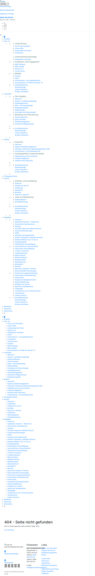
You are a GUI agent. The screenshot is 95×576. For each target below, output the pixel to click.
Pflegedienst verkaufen (23, 59)
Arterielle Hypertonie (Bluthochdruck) (28, 228)
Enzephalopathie (21, 242)
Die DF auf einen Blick (22, 46)
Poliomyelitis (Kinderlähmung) (25, 275)
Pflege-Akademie (47, 571)
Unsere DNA (19, 48)
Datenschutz (8, 311)
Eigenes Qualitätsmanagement (25, 147)
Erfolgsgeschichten (10, 176)
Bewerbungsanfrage (7, 10)
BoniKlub (18, 192)
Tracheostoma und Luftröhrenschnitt (27, 291)
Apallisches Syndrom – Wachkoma (27, 222)
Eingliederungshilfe (21, 108)
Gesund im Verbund (22, 194)
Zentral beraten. (20, 119)
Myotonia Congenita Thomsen (25, 269)
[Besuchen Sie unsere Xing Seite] (12, 566)
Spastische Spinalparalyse (24, 286)
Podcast (18, 76)
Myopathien (19, 264)
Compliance (19, 53)
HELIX (17, 78)
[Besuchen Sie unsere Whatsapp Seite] (18, 566)
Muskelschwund (20, 262)
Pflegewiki (45, 573)
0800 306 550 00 (6, 17)
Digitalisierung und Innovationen (26, 156)
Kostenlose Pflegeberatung (24, 124)
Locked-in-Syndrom (22, 251)
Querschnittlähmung (22, 282)
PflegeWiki (7, 217)
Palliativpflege (20, 110)
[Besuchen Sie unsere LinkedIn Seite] (9, 566)
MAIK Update (19, 66)
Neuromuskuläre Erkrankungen (25, 271)
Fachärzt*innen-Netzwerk (24, 161)
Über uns (7, 41)
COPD (17, 233)
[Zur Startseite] (47, 1)
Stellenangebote (20, 200)
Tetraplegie (19, 289)
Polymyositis (19, 277)
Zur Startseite (9, 530)
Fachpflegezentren (21, 103)
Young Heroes (20, 71)
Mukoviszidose (20, 255)
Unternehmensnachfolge (50, 569)
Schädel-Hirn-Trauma (22, 284)
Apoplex (18, 226)
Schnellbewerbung (21, 85)
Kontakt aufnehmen (21, 92)
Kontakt (4, 4)
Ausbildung (19, 188)
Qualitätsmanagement (49, 553)
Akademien (19, 190)
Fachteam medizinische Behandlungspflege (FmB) (32, 149)
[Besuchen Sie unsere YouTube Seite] (15, 566)
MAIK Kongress (20, 64)
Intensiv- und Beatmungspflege (26, 101)
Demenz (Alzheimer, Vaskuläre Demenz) (29, 237)
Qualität (6, 139)
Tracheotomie (19, 293)
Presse (43, 555)
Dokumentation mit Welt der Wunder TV (29, 83)
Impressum (7, 309)
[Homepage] (4, 37)
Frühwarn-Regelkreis (22, 158)
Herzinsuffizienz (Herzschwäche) (26, 246)
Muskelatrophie (20, 260)
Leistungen (7, 94)
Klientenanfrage (5, 6)
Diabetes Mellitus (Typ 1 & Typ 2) (26, 240)
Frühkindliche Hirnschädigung (25, 244)
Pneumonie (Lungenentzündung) (26, 273)
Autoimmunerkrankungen (23, 231)
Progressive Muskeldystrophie (25, 280)
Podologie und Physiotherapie (25, 112)
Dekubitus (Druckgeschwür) (24, 235)
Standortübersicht (21, 117)
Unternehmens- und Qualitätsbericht (27, 80)
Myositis (18, 266)
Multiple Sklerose (21, 257)
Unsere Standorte (21, 89)
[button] (5, 313)
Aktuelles (7, 39)
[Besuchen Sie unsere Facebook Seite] (6, 566)
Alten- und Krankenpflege (24, 105)
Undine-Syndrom (21, 295)
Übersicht (18, 99)
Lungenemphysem (21, 253)
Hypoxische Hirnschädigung (25, 248)
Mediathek (7, 306)
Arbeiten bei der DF (22, 186)
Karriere (6, 178)
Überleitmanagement (22, 122)
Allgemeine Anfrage (7, 14)
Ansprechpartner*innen (23, 50)
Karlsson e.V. (19, 69)
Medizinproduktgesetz (49, 565)
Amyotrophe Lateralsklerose (25, 224)
